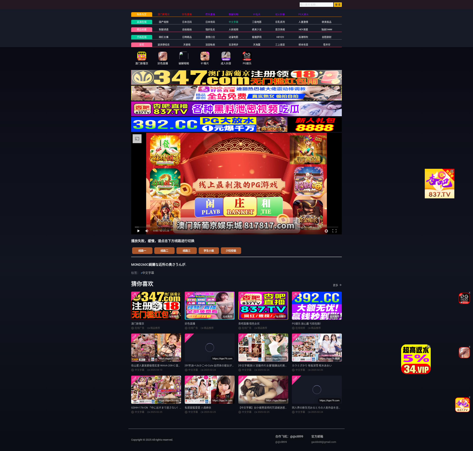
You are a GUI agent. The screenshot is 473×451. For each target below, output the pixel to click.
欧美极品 (326, 21)
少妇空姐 (231, 250)
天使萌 (186, 44)
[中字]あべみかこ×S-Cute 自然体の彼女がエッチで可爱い (217, 365)
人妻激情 (303, 21)
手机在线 (142, 37)
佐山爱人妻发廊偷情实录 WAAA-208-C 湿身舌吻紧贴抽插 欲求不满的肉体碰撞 (175, 365)
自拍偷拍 (187, 29)
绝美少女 (257, 29)
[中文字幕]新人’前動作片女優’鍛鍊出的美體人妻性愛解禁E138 (273, 365)
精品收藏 (142, 29)
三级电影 (257, 21)
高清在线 (142, 21)
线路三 (186, 250)
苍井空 (326, 44)
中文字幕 (233, 21)
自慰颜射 (326, 37)
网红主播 (164, 37)
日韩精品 (187, 37)
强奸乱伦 (210, 29)
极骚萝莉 (257, 37)
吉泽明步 (233, 44)
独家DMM (326, 29)
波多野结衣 (164, 44)
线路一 (142, 250)
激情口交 (210, 37)
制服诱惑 (164, 29)
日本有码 (210, 21)
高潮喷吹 (303, 37)
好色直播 (190, 323)
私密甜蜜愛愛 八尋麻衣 (198, 407)
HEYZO (280, 37)
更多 (335, 285)
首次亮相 (280, 29)
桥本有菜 (303, 44)
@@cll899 (281, 441)
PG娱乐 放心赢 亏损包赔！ (307, 323)
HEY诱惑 (303, 29)
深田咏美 (210, 44)
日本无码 (187, 21)
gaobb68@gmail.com (323, 441)
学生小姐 (209, 250)
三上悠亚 (280, 44)
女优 (141, 44)
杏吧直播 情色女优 (249, 323)
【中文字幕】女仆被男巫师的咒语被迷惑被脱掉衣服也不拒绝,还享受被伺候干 (282, 407)
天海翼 (256, 44)
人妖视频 (233, 29)
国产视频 (164, 21)
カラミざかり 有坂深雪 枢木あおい (312, 365)
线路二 (164, 250)
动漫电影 (233, 37)
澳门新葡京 (137, 323)
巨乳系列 (280, 21)
